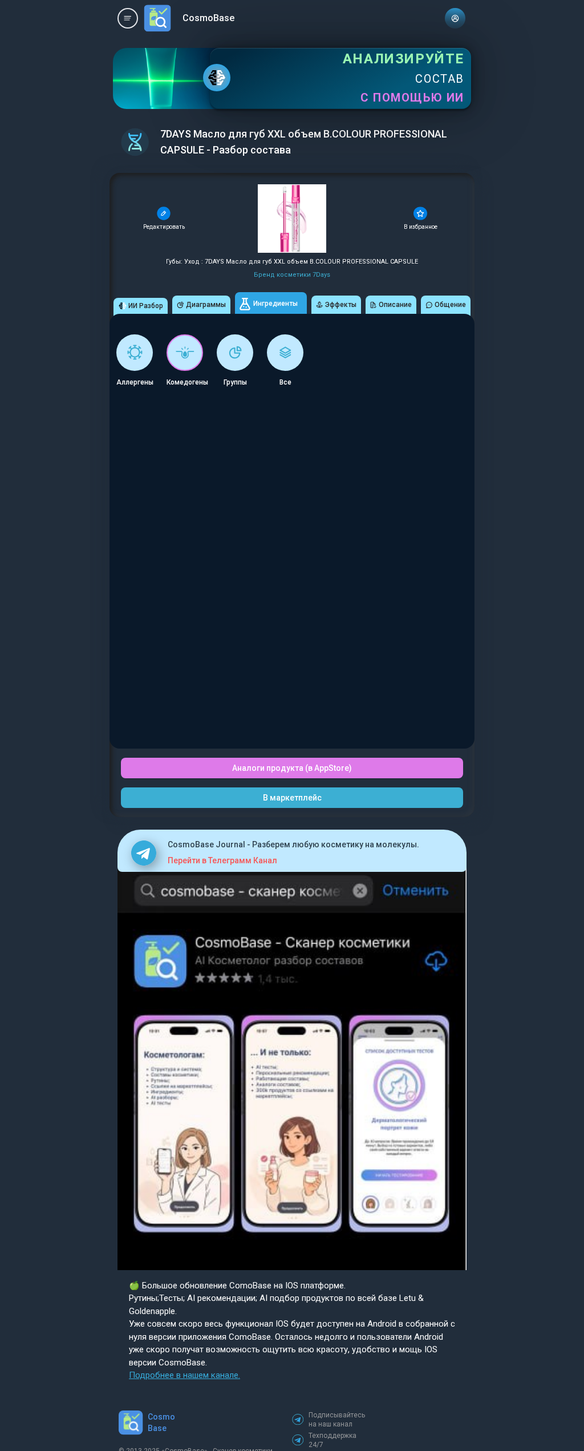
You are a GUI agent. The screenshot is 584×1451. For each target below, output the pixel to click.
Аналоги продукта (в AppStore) (292, 768)
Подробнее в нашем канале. (184, 1375)
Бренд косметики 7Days (292, 274)
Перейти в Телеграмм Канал (222, 860)
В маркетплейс (292, 797)
